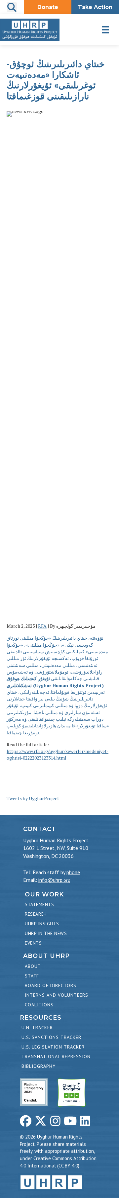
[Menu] (105, 29)
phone (73, 872)
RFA (42, 626)
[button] (25, 1120)
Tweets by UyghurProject (33, 798)
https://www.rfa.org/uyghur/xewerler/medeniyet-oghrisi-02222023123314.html (57, 754)
